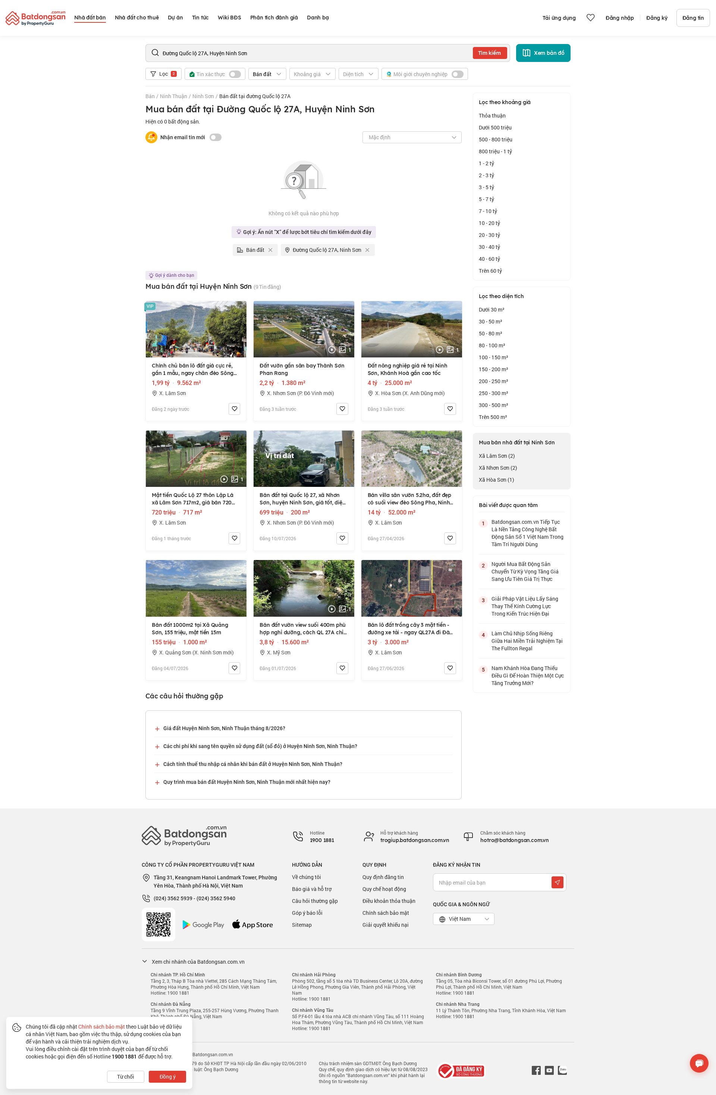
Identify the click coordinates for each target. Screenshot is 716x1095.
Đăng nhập (620, 18)
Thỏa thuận (492, 115)
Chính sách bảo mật (385, 912)
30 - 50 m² (490, 321)
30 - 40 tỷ (489, 246)
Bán (150, 96)
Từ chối (125, 1076)
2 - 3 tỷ (486, 175)
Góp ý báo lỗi (307, 912)
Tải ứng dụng (559, 18)
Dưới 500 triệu (495, 127)
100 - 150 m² (493, 357)
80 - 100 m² (492, 345)
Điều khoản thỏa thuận (388, 900)
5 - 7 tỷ (486, 199)
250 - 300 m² (493, 393)
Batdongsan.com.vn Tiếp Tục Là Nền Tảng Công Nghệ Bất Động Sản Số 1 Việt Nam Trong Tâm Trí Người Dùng (527, 533)
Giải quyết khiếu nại (385, 924)
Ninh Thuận (173, 96)
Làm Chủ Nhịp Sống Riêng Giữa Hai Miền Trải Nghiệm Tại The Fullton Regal (527, 641)
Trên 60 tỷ (490, 270)
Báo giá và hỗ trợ (312, 888)
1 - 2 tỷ (486, 163)
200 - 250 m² (493, 381)
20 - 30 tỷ (489, 234)
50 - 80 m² (490, 333)
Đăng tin (693, 18)
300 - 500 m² (493, 405)
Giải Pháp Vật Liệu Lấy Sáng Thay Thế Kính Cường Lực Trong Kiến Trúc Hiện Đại (525, 606)
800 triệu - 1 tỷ (495, 151)
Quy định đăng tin (383, 876)
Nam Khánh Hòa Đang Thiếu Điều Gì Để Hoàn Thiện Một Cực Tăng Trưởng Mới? (528, 675)
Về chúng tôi (306, 876)
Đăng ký (657, 18)
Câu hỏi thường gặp (315, 900)
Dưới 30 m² (492, 309)
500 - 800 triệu (495, 139)
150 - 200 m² (493, 369)
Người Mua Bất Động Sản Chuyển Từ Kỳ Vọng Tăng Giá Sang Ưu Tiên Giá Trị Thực (525, 571)
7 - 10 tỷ (488, 211)
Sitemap (302, 924)
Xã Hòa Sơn (496, 479)
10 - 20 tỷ (489, 222)
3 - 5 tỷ (486, 187)
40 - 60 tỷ (489, 258)
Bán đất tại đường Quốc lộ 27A (255, 96)
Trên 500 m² (493, 416)
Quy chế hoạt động (384, 888)
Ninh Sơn (203, 96)
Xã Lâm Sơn (497, 455)
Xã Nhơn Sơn (498, 467)
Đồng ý (168, 1076)
